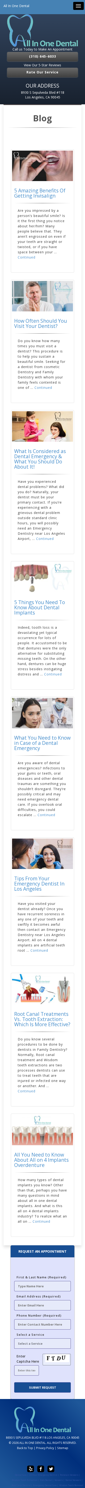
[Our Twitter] (51, 1469)
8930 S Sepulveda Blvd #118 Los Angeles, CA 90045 (42, 94)
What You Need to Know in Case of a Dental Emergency (42, 742)
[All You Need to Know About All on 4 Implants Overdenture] (42, 1130)
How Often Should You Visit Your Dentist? (40, 323)
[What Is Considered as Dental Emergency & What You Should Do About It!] (42, 426)
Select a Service (30, 1334)
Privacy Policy (45, 1448)
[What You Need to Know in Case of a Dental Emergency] (42, 713)
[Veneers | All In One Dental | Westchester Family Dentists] (42, 30)
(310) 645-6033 (42, 56)
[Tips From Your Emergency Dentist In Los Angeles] (42, 854)
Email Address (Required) (39, 1296)
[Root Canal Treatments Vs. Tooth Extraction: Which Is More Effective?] (42, 989)
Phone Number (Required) (39, 1315)
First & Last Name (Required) (41, 1277)
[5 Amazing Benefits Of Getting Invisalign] (42, 166)
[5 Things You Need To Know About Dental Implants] (42, 577)
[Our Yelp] (31, 1469)
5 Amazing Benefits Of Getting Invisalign (39, 193)
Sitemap (62, 1448)
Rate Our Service (42, 72)
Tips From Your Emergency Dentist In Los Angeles (39, 883)
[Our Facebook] (40, 1469)
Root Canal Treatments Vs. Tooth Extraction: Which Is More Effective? (42, 1019)
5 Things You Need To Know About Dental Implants (39, 607)
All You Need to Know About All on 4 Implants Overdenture (41, 1159)
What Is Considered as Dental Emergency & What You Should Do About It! (40, 459)
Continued (26, 257)
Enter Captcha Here (28, 1359)
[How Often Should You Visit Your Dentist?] (42, 296)
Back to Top (25, 1448)
